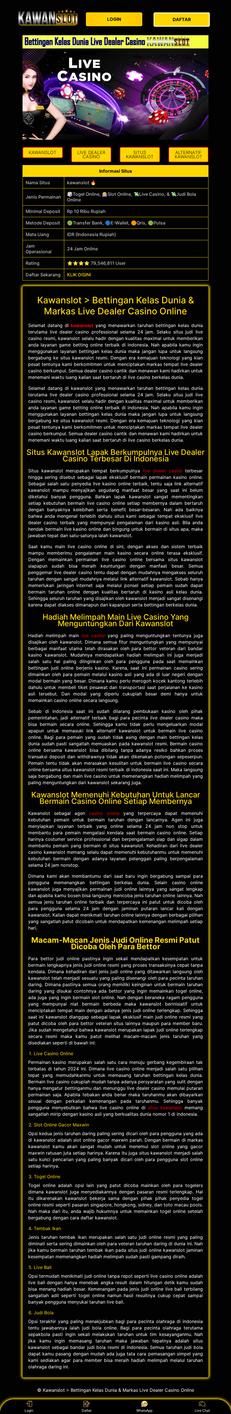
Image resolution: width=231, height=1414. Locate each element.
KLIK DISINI (79, 274)
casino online (104, 813)
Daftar (87, 1410)
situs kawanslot (165, 1107)
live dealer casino (163, 470)
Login (29, 1410)
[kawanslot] (47, 17)
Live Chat (202, 1410)
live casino (93, 635)
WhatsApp (144, 1410)
